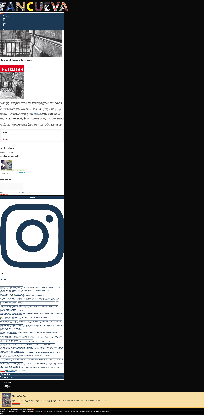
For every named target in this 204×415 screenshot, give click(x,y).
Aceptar (32, 409)
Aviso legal (6, 385)
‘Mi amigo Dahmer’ (36, 113)
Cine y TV (4, 20)
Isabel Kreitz (13, 143)
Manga (4, 19)
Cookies (5, 387)
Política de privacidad (8, 386)
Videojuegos (5, 21)
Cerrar (1, 413)
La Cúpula (19, 143)
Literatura (4, 23)
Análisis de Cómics (7, 143)
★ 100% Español (6, 16)
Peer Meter (23, 143)
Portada (4, 15)
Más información (27, 409)
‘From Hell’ (11, 108)
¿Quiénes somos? (7, 382)
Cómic (4, 18)
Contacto (5, 383)
